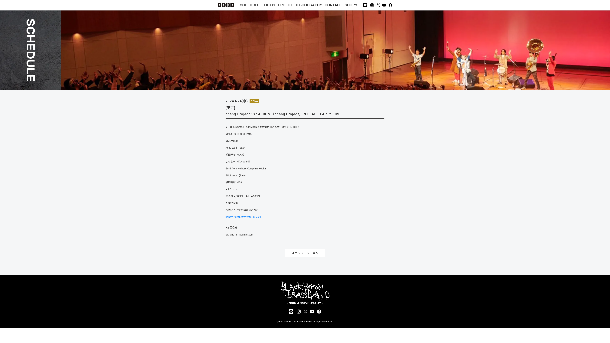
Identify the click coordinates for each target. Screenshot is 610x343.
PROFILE (285, 5)
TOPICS (268, 5)
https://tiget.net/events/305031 (243, 217)
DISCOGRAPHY (309, 5)
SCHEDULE (249, 5)
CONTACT (333, 5)
